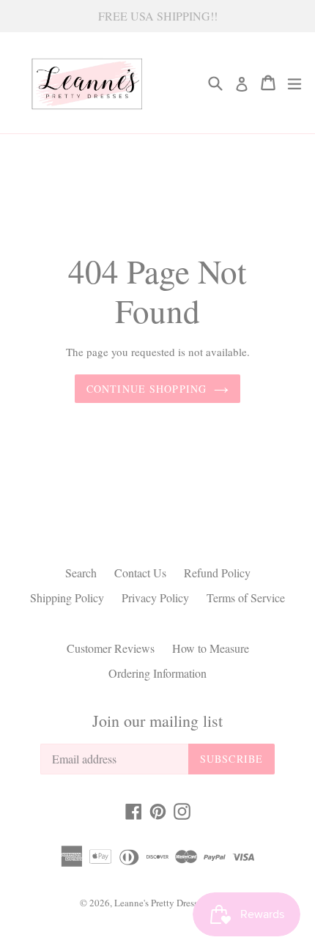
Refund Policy (217, 572)
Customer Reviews (111, 648)
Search (81, 572)
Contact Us (140, 572)
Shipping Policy (67, 597)
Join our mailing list (157, 720)
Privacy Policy (155, 597)
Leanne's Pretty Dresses (160, 902)
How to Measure (210, 648)
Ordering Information (157, 673)
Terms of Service (246, 597)
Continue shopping (146, 389)
